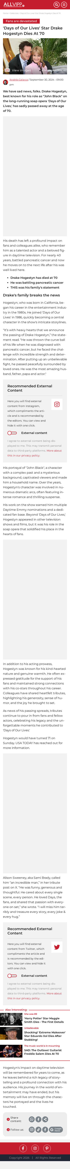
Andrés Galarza (19, 79)
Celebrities (14, 13)
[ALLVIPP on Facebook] (23, 1148)
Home (5, 13)
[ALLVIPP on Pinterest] (47, 1148)
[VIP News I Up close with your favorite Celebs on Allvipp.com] (28, 4)
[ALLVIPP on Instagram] (35, 1148)
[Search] (57, 5)
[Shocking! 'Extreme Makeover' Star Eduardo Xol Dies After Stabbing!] (11, 1035)
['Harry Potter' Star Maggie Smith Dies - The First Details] (11, 1019)
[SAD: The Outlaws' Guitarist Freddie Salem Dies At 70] (11, 1051)
